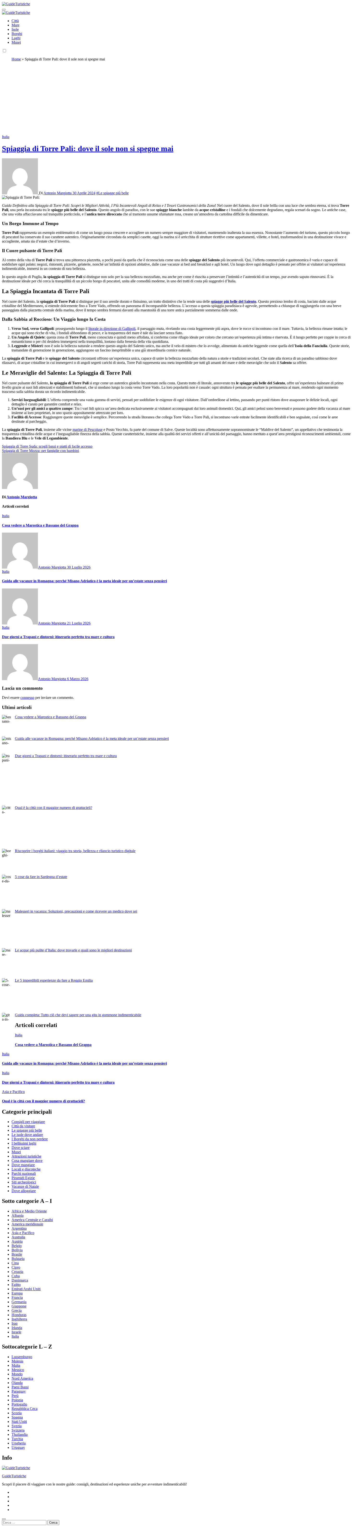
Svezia (17, 1426)
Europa (17, 1293)
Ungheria (19, 1443)
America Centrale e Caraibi (32, 1220)
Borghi (17, 34)
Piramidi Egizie (23, 1178)
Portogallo (19, 1404)
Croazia (17, 1272)
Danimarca (20, 1280)
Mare (15, 25)
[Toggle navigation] (4, 9)
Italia (5, 137)
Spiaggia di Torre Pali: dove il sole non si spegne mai (87, 148)
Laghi (16, 38)
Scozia (17, 1413)
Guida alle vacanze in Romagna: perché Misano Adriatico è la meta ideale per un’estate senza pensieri (84, 581)
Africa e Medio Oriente (29, 1211)
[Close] (4, 1519)
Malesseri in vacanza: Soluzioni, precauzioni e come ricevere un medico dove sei (76, 911)
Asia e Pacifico (13, 1092)
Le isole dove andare (27, 1135)
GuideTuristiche (14, 1476)
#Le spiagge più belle (112, 193)
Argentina (19, 1228)
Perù (15, 1396)
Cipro (16, 1267)
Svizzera (18, 1430)
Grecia (17, 1310)
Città (15, 21)
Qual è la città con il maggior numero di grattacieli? (53, 808)
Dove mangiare (23, 1165)
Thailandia (20, 1434)
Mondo (17, 1374)
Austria (17, 1241)
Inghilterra (19, 1319)
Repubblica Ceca (24, 1409)
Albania (18, 1215)
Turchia (17, 1439)
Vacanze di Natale (25, 1186)
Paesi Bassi (20, 1387)
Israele (16, 1332)
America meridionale (27, 1224)
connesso (27, 697)
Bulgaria (18, 1259)
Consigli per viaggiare (28, 1122)
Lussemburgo (22, 1357)
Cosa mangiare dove (27, 1161)
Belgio (17, 1246)
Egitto (16, 1285)
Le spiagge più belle (27, 1130)
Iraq (15, 1323)
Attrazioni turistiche (26, 1156)
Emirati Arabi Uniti (26, 1289)
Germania (19, 1302)
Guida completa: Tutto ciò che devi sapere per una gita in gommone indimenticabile (78, 1015)
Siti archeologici (24, 1182)
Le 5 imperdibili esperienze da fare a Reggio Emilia (54, 980)
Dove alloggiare (24, 1191)
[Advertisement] (176, 98)
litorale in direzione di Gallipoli (111, 329)
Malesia (17, 1361)
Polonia (17, 1400)
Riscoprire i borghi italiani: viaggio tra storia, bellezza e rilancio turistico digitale (75, 851)
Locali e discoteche (26, 1169)
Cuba (16, 1276)
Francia (17, 1297)
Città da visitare (23, 1126)
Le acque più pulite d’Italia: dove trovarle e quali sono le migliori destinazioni (73, 950)
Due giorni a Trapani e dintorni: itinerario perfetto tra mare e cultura (58, 637)
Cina (15, 1263)
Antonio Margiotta (58, 193)
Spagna (17, 1417)
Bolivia (17, 1250)
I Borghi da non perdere (30, 1139)
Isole (15, 29)
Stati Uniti (19, 1422)
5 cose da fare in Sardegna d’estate (41, 877)
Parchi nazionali (24, 1173)
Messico (18, 1370)
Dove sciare (21, 1148)
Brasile (17, 1254)
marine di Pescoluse (88, 430)
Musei (16, 42)
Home (16, 59)
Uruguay (18, 1447)
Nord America (22, 1378)
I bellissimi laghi (24, 1143)
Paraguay (19, 1391)
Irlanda (17, 1328)
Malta (16, 1365)
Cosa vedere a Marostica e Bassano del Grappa (40, 525)
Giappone (19, 1306)
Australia (18, 1237)
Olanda (17, 1383)
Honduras (19, 1315)
